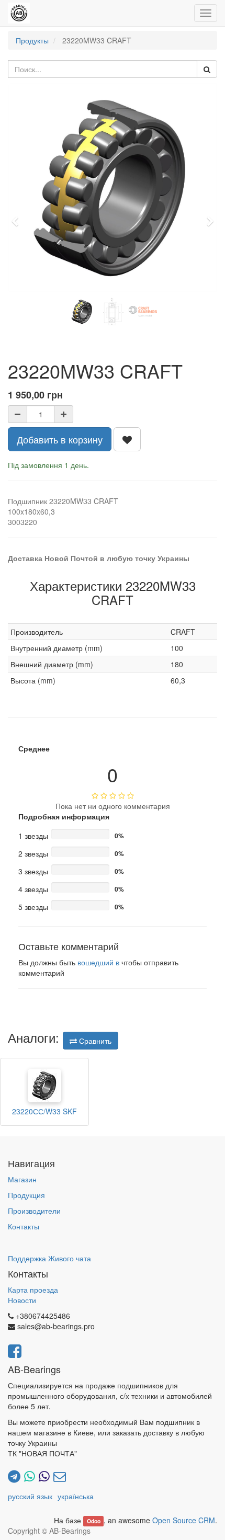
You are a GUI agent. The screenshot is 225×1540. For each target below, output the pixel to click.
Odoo (93, 1521)
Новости (22, 1300)
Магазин (22, 1179)
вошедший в (98, 962)
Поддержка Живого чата (49, 1258)
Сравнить (94, 1040)
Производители (34, 1210)
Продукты (32, 40)
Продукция (26, 1195)
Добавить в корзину (60, 439)
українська (76, 1496)
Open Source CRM (183, 1520)
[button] (18, 216)
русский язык (30, 1496)
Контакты (23, 1226)
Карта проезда (33, 1289)
